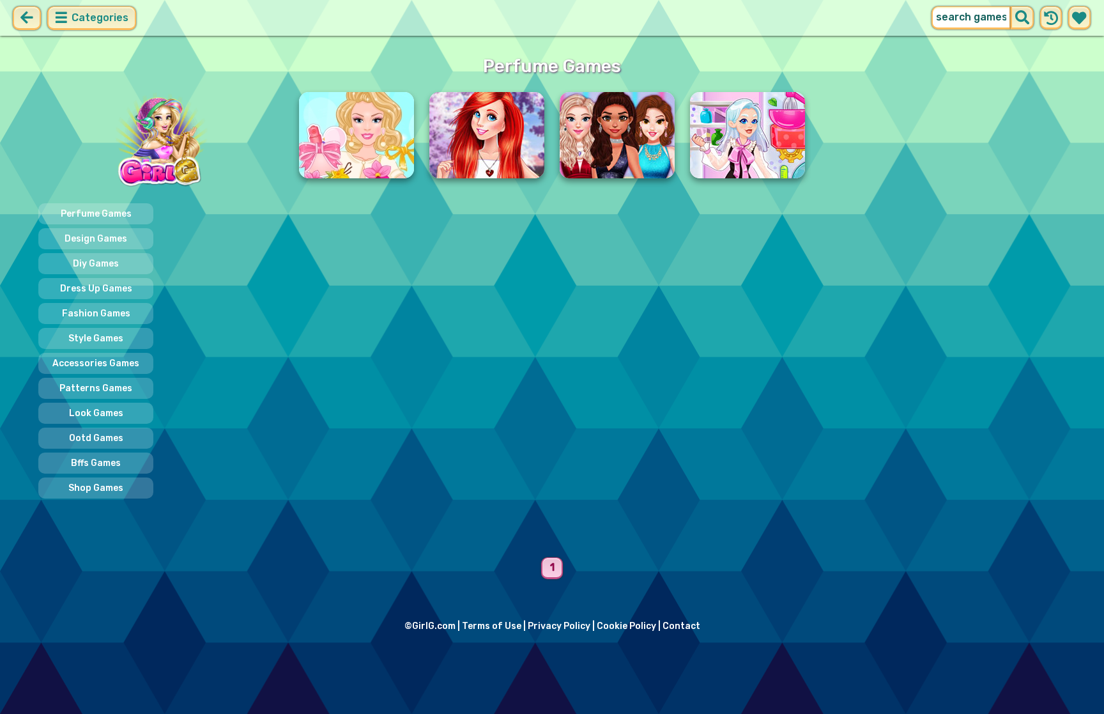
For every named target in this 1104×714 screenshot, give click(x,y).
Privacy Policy (559, 626)
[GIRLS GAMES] (161, 141)
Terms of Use (491, 626)
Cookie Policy (626, 626)
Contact (681, 626)
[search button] (1022, 17)
